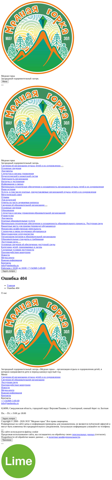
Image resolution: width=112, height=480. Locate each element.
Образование (7, 210)
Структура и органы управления (17, 173)
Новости (5, 255)
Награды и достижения (12, 181)
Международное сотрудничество (17, 234)
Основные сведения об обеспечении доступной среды (28, 244)
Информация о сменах (12, 184)
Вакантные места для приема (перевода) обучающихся (28, 226)
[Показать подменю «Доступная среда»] (19, 242)
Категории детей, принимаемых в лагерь (21, 247)
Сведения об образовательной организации (23, 205)
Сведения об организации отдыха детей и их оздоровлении (31, 165)
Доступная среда (9, 242)
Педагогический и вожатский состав (19, 176)
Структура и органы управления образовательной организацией (33, 213)
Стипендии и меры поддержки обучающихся (23, 231)
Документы (7, 171)
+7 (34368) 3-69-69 (10, 400)
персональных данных (83, 434)
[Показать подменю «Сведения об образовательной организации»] (46, 205)
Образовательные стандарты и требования (22, 239)
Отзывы (5, 197)
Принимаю (7, 440)
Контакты (6, 263)
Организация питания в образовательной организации (28, 236)
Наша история (8, 189)
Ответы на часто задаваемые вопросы (20, 202)
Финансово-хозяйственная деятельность (21, 228)
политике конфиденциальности (64, 437)
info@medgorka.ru (10, 265)
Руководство (7, 215)
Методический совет (11, 194)
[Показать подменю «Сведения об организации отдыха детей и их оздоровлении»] (62, 166)
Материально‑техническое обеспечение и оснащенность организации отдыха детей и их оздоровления (52, 186)
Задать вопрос (8, 271)
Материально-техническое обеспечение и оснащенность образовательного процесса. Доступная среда (52, 223)
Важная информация (11, 260)
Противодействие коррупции (15, 252)
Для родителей (8, 200)
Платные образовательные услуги (18, 221)
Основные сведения (11, 168)
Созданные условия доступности (17, 249)
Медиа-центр (7, 257)
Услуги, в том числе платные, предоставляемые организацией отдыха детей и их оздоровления (48, 192)
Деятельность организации (14, 179)
